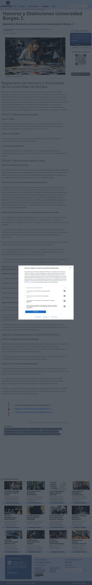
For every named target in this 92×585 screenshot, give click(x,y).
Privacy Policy (54, 316)
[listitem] (46, 288)
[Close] (71, 268)
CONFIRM (35, 311)
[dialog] (46, 292)
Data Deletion (38, 316)
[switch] (64, 291)
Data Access (46, 316)
